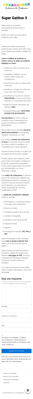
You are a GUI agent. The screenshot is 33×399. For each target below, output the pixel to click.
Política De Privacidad (10, 376)
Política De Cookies (9, 373)
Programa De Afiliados (11, 379)
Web (3, 325)
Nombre (4, 306)
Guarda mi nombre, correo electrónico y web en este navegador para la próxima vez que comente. (16, 341)
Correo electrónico (9, 316)
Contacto (6, 382)
